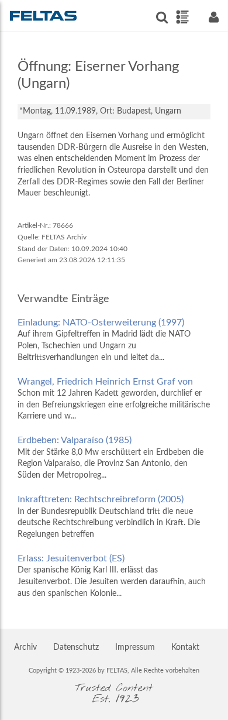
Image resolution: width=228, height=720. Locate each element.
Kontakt (185, 647)
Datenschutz (76, 647)
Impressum (135, 647)
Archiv (25, 647)
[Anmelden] (213, 17)
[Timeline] (182, 17)
